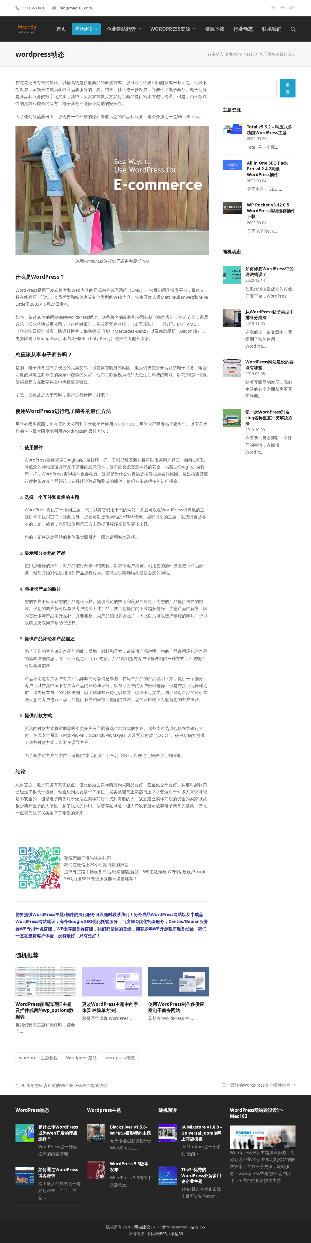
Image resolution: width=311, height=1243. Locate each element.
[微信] (282, 9)
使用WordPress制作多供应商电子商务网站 (176, 1007)
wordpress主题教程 (38, 1058)
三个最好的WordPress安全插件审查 (256, 1085)
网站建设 (142, 1227)
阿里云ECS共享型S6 (165, 1233)
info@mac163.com (75, 8)
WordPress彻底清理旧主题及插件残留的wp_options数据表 (44, 1010)
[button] (293, 29)
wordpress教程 (120, 1058)
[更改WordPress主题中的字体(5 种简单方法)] (112, 981)
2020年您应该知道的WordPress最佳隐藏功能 (61, 1085)
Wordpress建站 (81, 1058)
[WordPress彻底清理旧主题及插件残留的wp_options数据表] (45, 981)
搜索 (287, 88)
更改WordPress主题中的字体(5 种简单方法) (110, 1007)
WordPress (124, 424)
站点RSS (197, 1227)
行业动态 (216, 54)
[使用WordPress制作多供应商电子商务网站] (178, 981)
